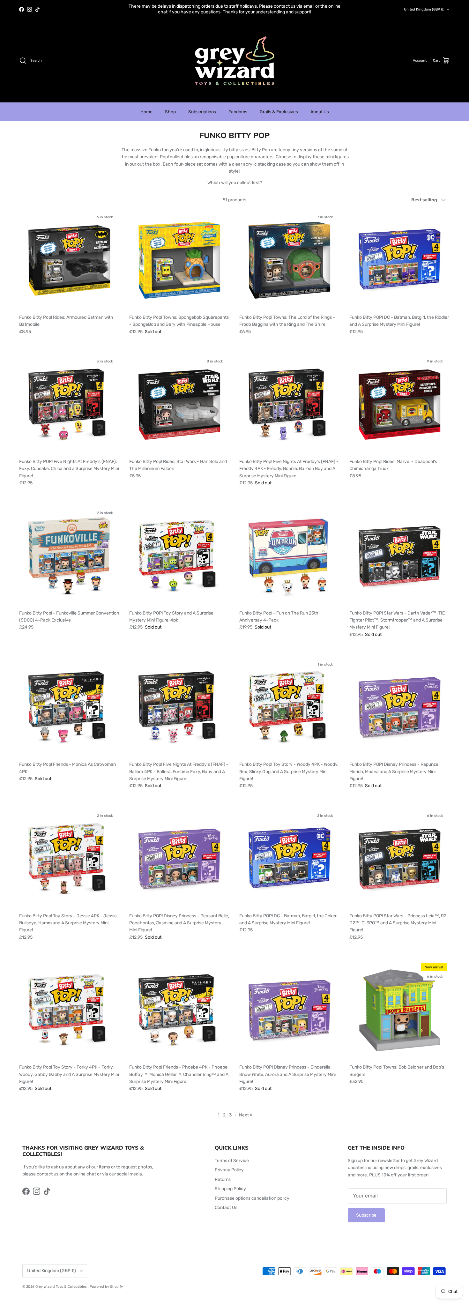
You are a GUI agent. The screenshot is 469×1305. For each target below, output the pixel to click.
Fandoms (237, 106)
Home (146, 106)
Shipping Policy (230, 1183)
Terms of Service (232, 1155)
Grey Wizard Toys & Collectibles (61, 1281)
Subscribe (366, 1209)
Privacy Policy (229, 1164)
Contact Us (226, 1202)
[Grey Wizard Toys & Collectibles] (235, 55)
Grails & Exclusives (279, 106)
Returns (223, 1174)
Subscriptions (202, 106)
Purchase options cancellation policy (252, 1193)
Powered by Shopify (106, 1281)
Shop (170, 106)
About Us (319, 106)
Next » (246, 1109)
